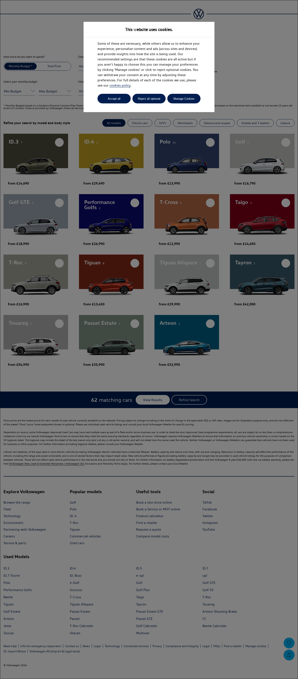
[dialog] (149, 339)
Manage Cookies (184, 98)
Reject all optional (149, 98)
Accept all (114, 98)
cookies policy (120, 85)
